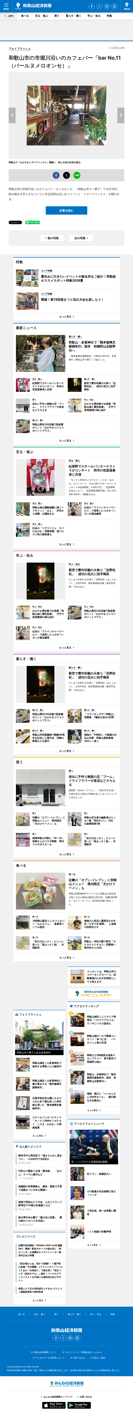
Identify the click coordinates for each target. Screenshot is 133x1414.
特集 (109, 15)
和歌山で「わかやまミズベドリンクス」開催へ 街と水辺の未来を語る (45, 162)
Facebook (92, 6)
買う (57, 15)
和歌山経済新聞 (33, 6)
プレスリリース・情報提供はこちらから (83, 1352)
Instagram (107, 6)
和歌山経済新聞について (44, 1352)
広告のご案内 (99, 1357)
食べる (25, 15)
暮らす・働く (73, 15)
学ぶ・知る (94, 15)
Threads (114, 6)
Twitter (99, 6)
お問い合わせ (79, 1357)
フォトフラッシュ (20, 48)
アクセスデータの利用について (49, 1357)
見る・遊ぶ (41, 15)
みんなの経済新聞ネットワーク (66, 1384)
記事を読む (66, 210)
